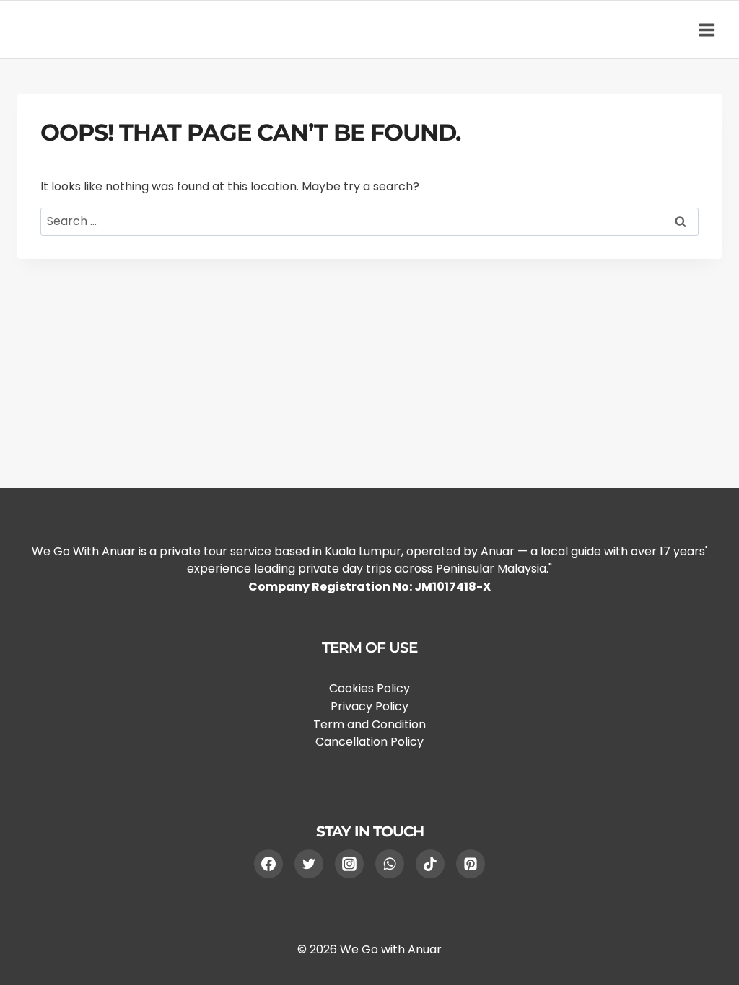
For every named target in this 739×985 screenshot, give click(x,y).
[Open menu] (706, 30)
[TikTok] (430, 863)
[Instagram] (349, 863)
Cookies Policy (369, 688)
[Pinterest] (470, 863)
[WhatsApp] (389, 863)
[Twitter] (308, 863)
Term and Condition (369, 724)
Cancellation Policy (369, 741)
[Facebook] (268, 863)
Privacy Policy (369, 706)
